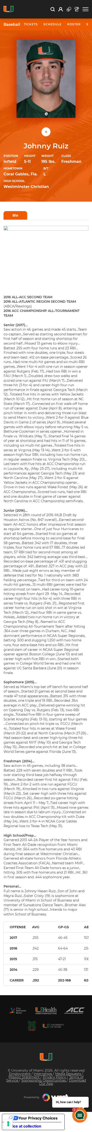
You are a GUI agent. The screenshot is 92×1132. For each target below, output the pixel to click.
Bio (15, 215)
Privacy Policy (55, 1077)
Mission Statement (24, 1077)
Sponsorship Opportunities (44, 1080)
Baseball (12, 25)
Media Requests (68, 1074)
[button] (85, 9)
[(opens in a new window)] (17, 1010)
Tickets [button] (31, 24)
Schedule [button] (52, 24)
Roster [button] (74, 24)
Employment (20, 1074)
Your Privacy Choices (38, 1118)
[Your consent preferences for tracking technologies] (8, 1123)
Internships (43, 1074)
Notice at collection (23, 1126)
